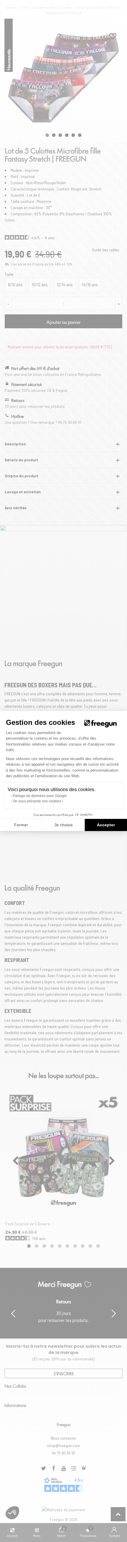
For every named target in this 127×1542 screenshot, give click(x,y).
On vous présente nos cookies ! (38, 801)
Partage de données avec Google (40, 796)
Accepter (106, 824)
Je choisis (63, 824)
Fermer (21, 824)
